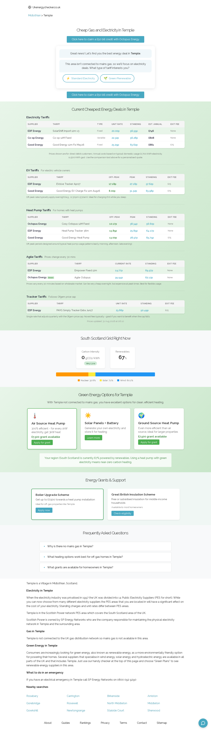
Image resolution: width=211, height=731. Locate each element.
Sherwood (154, 710)
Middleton (154, 703)
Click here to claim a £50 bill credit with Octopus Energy (105, 39)
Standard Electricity (80, 78)
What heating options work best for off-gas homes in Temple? (85, 556)
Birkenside (113, 696)
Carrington (73, 696)
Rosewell (72, 703)
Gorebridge (33, 703)
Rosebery (32, 696)
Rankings (85, 722)
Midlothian (34, 15)
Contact (142, 722)
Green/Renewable (117, 78)
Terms (123, 722)
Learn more (93, 437)
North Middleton (117, 703)
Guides (65, 722)
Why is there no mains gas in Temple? (70, 546)
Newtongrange (76, 710)
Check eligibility (122, 513)
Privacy (105, 722)
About (48, 722)
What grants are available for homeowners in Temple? (80, 567)
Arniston (153, 696)
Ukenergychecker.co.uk (46, 7)
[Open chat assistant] (203, 723)
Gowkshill (32, 710)
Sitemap (162, 722)
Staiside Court (115, 710)
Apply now (44, 510)
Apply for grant (42, 442)
